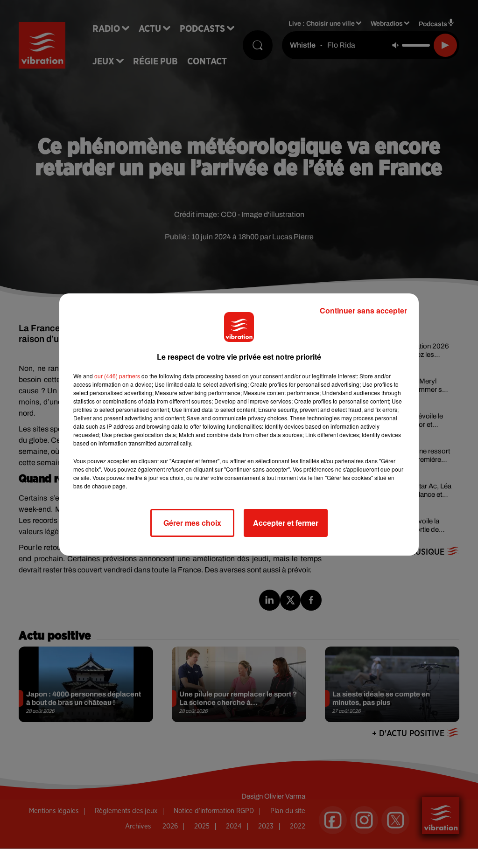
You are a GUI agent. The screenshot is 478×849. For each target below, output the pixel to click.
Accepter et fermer (285, 522)
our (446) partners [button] (117, 376)
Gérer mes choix (192, 522)
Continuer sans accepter (363, 310)
